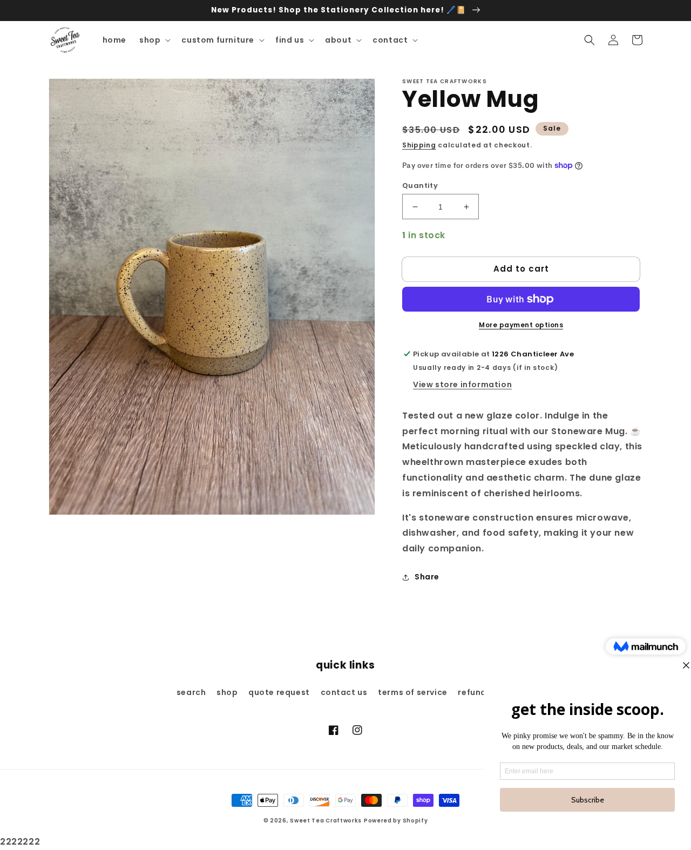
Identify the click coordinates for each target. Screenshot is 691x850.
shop (227, 692)
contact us (344, 692)
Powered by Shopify (396, 821)
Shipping (419, 145)
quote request (279, 692)
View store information (462, 384)
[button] (154, 40)
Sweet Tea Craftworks (326, 821)
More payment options (521, 324)
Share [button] (427, 576)
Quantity (420, 185)
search (191, 692)
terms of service (413, 692)
